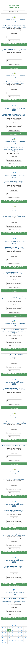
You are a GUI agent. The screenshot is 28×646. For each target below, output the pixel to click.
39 (22, 635)
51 (9, 640)
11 (9, 627)
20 (12, 630)
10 (5, 627)
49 (2, 640)
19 (9, 630)
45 (15, 637)
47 (22, 637)
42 (5, 637)
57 (2, 642)
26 (5, 632)
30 (18, 632)
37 (15, 635)
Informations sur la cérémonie (14, 37)
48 (25, 637)
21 (15, 630)
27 (9, 632)
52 (12, 640)
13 (15, 627)
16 (25, 627)
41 (2, 637)
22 (18, 630)
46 (18, 637)
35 (9, 635)
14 (18, 627)
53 (15, 640)
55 (22, 640)
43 (9, 637)
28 (12, 632)
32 (25, 632)
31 (22, 632)
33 (2, 635)
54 (18, 640)
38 (18, 635)
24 (25, 630)
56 (25, 640)
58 (5, 642)
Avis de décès (14, 33)
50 (5, 640)
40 (25, 635)
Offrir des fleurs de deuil (14, 40)
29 (15, 632)
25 (2, 632)
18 (5, 630)
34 (5, 635)
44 (12, 637)
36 (12, 635)
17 (2, 630)
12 (12, 627)
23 (22, 630)
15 (22, 627)
